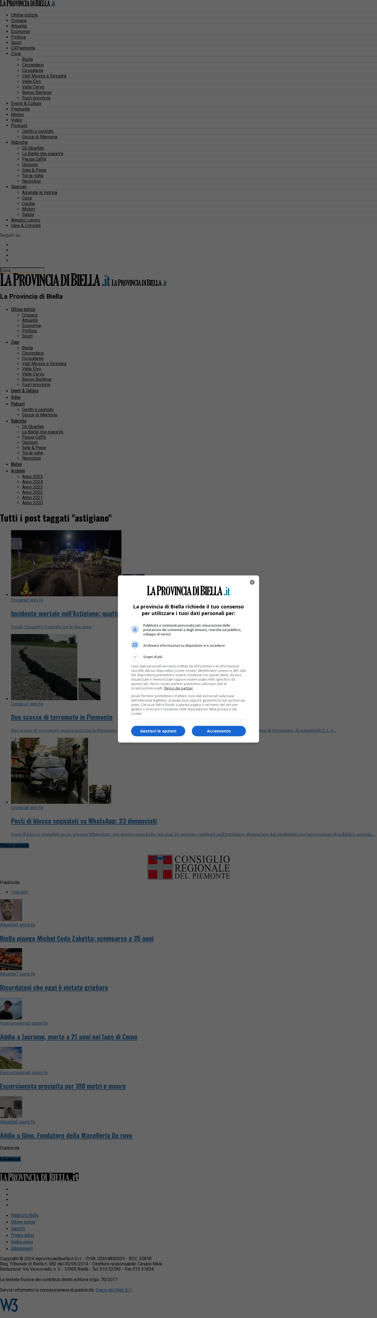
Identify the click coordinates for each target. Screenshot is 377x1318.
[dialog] (188, 659)
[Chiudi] (252, 582)
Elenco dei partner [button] (178, 688)
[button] (188, 657)
